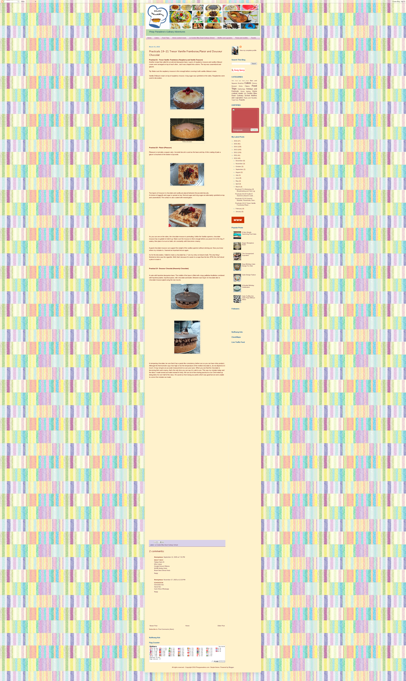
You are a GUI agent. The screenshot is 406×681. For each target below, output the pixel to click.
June (237, 178)
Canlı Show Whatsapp (161, 589)
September (239, 169)
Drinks (241, 86)
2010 (236, 158)
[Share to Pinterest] (163, 542)
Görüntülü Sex (159, 584)
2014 (236, 146)
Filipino (247, 86)
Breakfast (241, 83)
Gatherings (241, 89)
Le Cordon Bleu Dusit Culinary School (201, 38)
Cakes (157, 38)
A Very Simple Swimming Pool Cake (249, 233)
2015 (236, 144)
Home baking (246, 91)
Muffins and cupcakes (225, 38)
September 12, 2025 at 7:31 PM (174, 557)
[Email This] (155, 542)
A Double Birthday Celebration (248, 286)
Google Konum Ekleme (162, 566)
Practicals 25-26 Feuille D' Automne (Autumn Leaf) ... (245, 195)
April (237, 184)
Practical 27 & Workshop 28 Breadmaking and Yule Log (245, 190)
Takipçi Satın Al (159, 562)
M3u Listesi (158, 564)
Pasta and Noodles (250, 98)
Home (149, 38)
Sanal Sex (157, 587)
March (238, 187)
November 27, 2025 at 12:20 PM (174, 580)
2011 (235, 155)
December (239, 160)
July (237, 175)
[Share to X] (159, 542)
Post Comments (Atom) (166, 629)
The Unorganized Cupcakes (248, 254)
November (239, 163)
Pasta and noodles (241, 38)
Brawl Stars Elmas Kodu (162, 570)
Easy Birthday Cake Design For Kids (248, 265)
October (238, 166)
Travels (253, 38)
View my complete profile (248, 50)
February (239, 208)
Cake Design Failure (249, 275)
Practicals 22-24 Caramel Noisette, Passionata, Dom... (245, 199)
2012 (236, 152)
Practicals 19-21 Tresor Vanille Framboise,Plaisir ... (245, 204)
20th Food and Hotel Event (240, 80)
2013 (236, 149)
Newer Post (153, 626)
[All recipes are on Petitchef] (238, 222)
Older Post (221, 626)
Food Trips (165, 38)
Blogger (231, 667)
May (237, 181)
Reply (156, 573)
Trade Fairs (235, 100)
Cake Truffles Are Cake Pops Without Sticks (248, 297)
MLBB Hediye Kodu (160, 568)
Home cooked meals (179, 38)
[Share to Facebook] (161, 542)
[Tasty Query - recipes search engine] (238, 72)
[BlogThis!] (157, 542)
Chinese (254, 83)
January (238, 211)
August (238, 172)
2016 (236, 141)
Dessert (234, 86)
